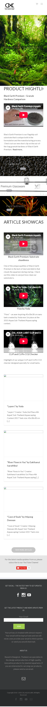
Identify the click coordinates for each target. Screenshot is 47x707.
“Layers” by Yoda (15, 406)
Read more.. (18, 149)
